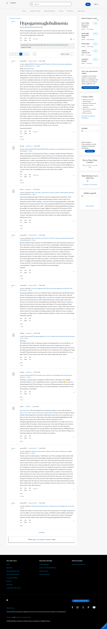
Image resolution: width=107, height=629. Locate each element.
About (8, 564)
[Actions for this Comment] (73, 132)
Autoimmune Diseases (15, 18)
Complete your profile (90, 184)
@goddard (28, 189)
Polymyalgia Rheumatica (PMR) (85, 35)
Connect (13, 3)
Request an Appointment (81, 601)
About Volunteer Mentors (13, 574)
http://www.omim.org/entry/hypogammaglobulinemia (37, 412)
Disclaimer (9, 581)
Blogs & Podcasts (49, 11)
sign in (35, 539)
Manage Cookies (27, 617)
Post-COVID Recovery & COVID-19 (85, 25)
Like (21, 40)
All (97, 20)
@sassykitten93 (25, 410)
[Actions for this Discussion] (73, 39)
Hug (30, 40)
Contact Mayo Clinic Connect (14, 588)
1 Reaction (35, 39)
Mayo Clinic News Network (78, 564)
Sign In (96, 4)
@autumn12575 (33, 61)
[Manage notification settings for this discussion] (70, 39)
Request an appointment (90, 87)
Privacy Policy (18, 617)
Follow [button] (95, 23)
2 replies (22, 139)
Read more (90, 151)
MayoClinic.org (10, 608)
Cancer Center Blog (44, 564)
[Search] (31, 4)
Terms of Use (10, 617)
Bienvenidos (90, 206)
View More (42, 532)
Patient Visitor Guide (44, 574)
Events (61, 11)
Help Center (81, 11)
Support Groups (35, 11)
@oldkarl (28, 406)
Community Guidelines (12, 577)
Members (70, 11)
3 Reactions (36, 175)
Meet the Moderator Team (13, 571)
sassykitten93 (30, 27)
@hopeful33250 (29, 68)
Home (24, 11)
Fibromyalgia (85, 44)
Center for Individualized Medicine (47, 567)
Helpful (25, 40)
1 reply (21, 228)
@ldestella (29, 146)
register (42, 539)
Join (88, 4)
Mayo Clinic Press (43, 571)
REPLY (21, 136)
